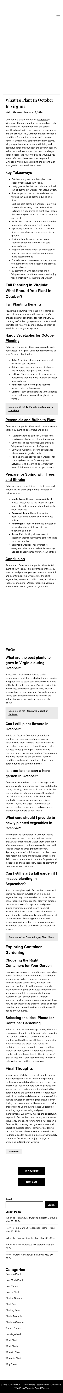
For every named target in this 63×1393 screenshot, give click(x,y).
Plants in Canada (15, 1322)
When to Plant (13, 1352)
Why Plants (11, 1364)
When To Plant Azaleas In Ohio (22, 1238)
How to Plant (12, 1292)
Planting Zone (13, 1310)
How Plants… (13, 1286)
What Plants (12, 1346)
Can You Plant (13, 1274)
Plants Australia (14, 1316)
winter (54, 123)
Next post (31, 1181)
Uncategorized (13, 1334)
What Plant (13, 1151)
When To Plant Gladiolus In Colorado (25, 1244)
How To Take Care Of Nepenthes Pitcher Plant (30, 1228)
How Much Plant (14, 1280)
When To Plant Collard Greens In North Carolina (31, 1217)
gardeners (42, 119)
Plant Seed (11, 1304)
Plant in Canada (14, 1298)
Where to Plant (13, 1358)
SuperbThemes (42, 1388)
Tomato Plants (13, 1328)
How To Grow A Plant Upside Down (25, 1254)
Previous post (31, 1170)
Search (9, 1198)
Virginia (10, 123)
